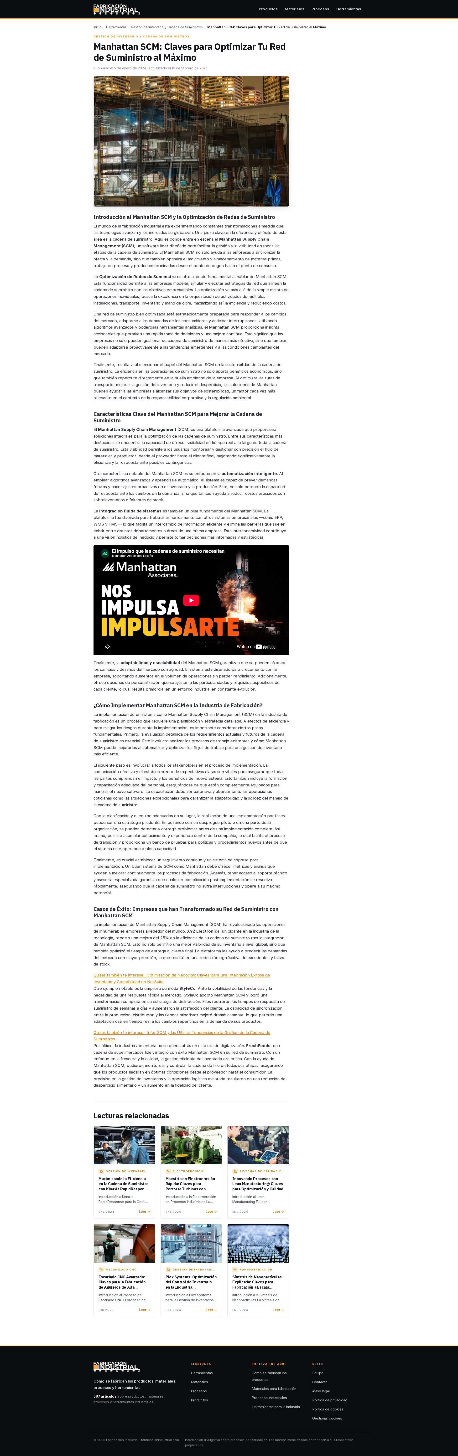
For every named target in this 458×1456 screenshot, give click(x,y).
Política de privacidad (329, 1400)
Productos (268, 9)
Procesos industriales (269, 1397)
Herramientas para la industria (276, 1406)
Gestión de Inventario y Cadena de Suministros (167, 27)
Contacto (320, 1382)
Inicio (98, 27)
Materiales (294, 9)
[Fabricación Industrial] (117, 9)
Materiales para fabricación (274, 1388)
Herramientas (348, 9)
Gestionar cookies (327, 1418)
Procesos (320, 9)
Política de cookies (328, 1409)
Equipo (317, 1373)
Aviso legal (321, 1391)
